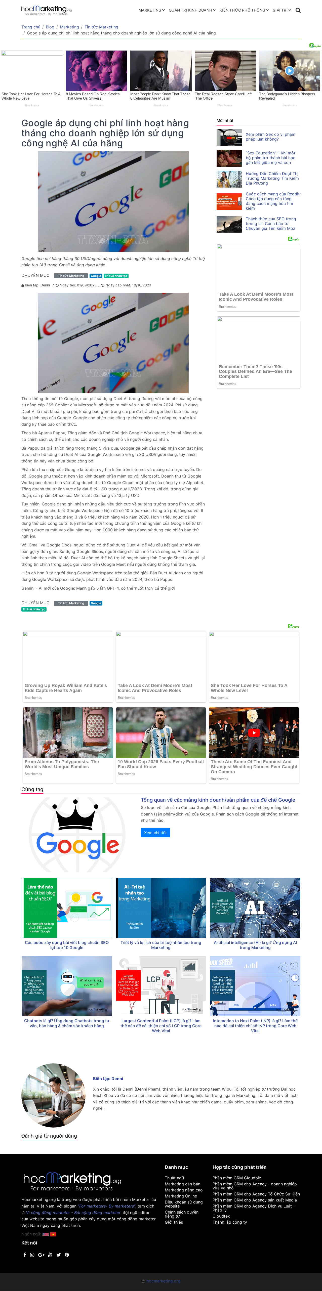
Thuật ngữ (174, 1177)
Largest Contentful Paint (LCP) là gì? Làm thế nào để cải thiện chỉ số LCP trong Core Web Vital (161, 1025)
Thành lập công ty (230, 1222)
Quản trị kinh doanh (190, 10)
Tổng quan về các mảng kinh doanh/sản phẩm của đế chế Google (218, 800)
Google (96, 276)
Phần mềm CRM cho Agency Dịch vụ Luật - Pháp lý (254, 1208)
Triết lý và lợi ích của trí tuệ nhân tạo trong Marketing (160, 945)
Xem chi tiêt (155, 832)
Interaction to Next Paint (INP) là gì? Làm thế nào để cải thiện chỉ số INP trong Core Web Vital (255, 1025)
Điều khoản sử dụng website (184, 1204)
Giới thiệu (174, 1222)
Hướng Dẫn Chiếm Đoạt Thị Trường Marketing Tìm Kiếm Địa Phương (272, 178)
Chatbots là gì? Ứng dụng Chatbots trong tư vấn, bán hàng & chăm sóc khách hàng (66, 1023)
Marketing (150, 10)
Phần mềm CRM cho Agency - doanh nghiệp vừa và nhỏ (255, 1185)
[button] (53, 1233)
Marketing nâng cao (184, 1189)
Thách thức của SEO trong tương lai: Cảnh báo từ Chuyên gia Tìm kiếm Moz (271, 223)
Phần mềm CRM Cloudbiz (237, 1177)
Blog (50, 26)
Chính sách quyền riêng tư (181, 1214)
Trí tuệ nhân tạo (116, 276)
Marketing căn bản (182, 1183)
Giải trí (280, 10)
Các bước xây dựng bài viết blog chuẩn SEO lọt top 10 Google (67, 945)
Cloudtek (221, 1216)
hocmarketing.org (163, 1280)
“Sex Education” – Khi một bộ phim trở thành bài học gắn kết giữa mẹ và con (270, 157)
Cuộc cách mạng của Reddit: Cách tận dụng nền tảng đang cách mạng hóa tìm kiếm (273, 201)
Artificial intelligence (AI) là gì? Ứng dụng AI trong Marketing (255, 945)
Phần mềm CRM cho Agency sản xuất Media (255, 1199)
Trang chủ (30, 26)
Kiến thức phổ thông (242, 10)
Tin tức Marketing (101, 26)
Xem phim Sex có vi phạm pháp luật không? (270, 137)
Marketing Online (181, 1195)
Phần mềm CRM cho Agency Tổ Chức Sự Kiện (256, 1193)
